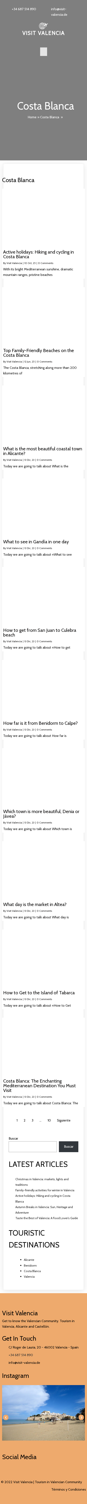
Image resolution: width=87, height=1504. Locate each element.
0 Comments (45, 263)
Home (32, 117)
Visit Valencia (14, 263)
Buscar (13, 1138)
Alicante (29, 1260)
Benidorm (30, 1265)
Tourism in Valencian (49, 1482)
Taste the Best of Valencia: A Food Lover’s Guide (46, 1218)
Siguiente (64, 1120)
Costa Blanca (49, 117)
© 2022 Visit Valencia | (18, 1482)
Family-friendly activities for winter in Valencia (44, 1190)
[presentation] (5, 1417)
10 (49, 1120)
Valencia (29, 1277)
